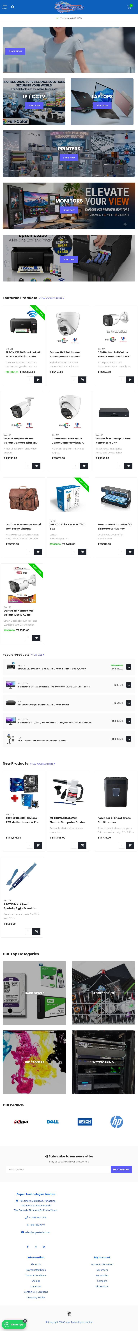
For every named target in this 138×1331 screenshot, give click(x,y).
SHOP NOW (15, 51)
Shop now (69, 210)
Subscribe (123, 1169)
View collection (51, 298)
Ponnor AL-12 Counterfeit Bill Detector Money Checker (115, 529)
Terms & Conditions (36, 1275)
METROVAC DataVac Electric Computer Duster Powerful (67, 822)
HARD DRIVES (10, 963)
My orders (102, 1269)
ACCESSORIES (79, 963)
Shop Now (34, 105)
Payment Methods (36, 1269)
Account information (102, 1264)
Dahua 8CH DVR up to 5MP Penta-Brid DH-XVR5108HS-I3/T (113, 443)
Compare (102, 1280)
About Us (36, 1264)
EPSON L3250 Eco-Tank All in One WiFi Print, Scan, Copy (23, 356)
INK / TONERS (10, 1032)
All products (102, 1286)
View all (37, 655)
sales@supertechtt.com (37, 1232)
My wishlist (102, 1275)
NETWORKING (79, 1032)
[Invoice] (69, 1313)
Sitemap (35, 1280)
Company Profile (36, 1297)
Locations (36, 1286)
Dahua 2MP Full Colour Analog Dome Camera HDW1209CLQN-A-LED (65, 356)
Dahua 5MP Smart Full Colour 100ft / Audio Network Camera (18, 615)
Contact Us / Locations (36, 1291)
